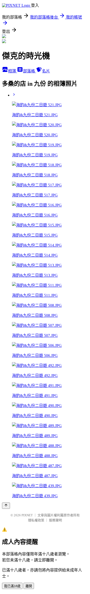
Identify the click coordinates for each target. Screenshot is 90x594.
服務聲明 (55, 520)
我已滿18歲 (12, 586)
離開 (29, 586)
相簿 (12, 71)
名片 (46, 71)
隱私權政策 (36, 520)
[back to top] (6, 506)
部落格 (29, 71)
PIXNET (27, 515)
